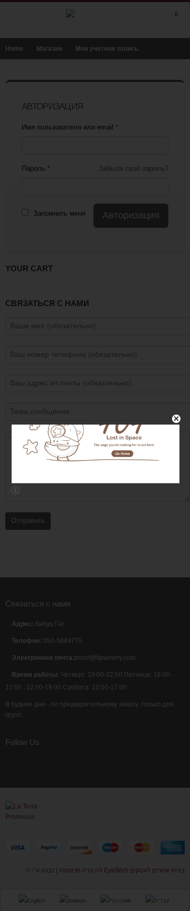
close (176, 418)
